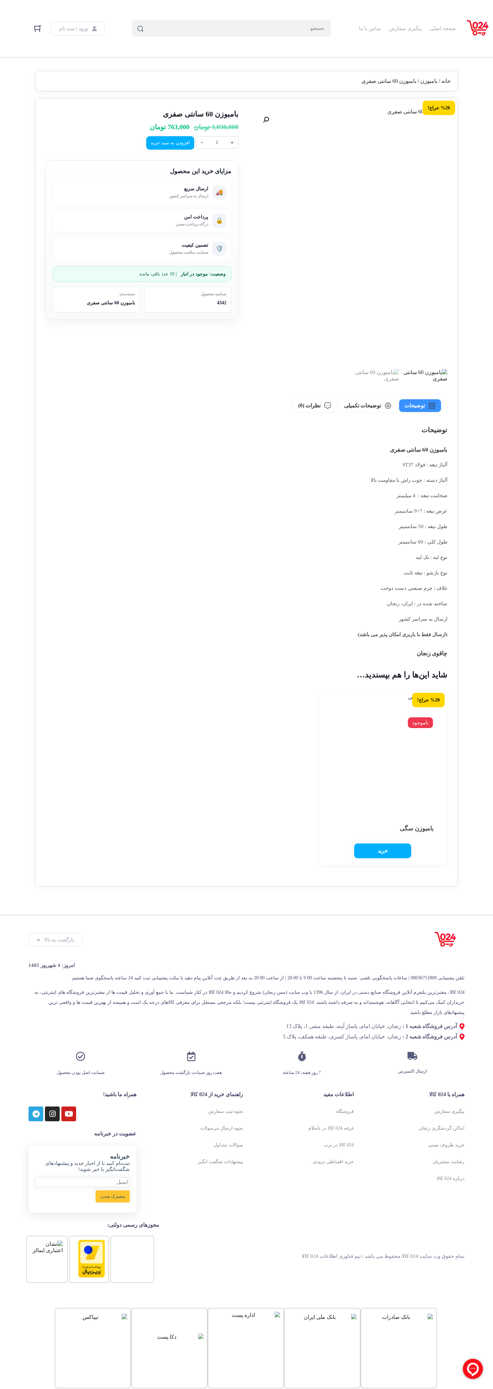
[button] (266, 120)
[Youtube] (68, 1114)
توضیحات (414, 405)
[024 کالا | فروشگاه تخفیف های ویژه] (478, 28)
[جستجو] (140, 28)
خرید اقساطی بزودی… (331, 1161)
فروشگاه (345, 1111)
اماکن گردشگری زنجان (441, 1128)
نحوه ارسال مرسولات (221, 1128)
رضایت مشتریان (448, 1161)
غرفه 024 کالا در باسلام (331, 1128)
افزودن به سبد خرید (170, 142)
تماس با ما (370, 28)
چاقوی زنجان (431, 653)
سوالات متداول (228, 1144)
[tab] (420, 405)
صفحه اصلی (443, 28)
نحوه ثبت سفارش (225, 1111)
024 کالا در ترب (339, 1144)
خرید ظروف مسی (446, 1144)
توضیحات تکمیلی (362, 405)
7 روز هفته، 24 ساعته (302, 1072)
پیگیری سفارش (405, 28)
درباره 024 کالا (450, 1178)
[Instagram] (52, 1114)
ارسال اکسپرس (412, 1071)
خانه (446, 81)
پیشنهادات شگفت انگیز (220, 1161)
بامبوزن (428, 81)
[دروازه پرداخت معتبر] (91, 1276)
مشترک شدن (113, 1196)
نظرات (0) (309, 405)
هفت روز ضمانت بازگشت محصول (191, 1072)
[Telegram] (36, 1114)
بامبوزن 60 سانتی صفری (111, 302)
